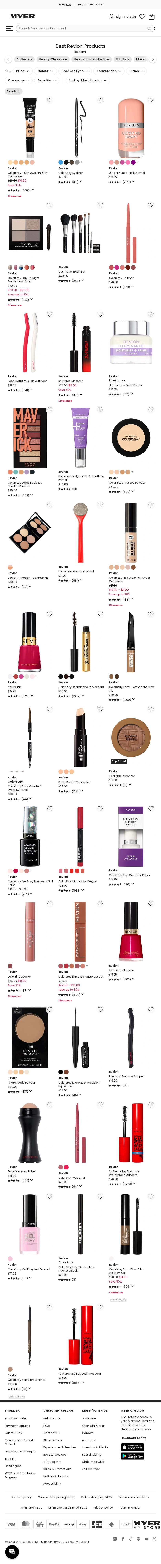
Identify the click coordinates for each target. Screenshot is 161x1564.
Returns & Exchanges (20, 1451)
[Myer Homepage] (22, 19)
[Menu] (9, 28)
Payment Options (17, 1426)
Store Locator (53, 1440)
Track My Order (16, 1418)
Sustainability (91, 1455)
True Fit (10, 1459)
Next (152, 59)
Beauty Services (54, 1455)
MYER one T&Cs (31, 1508)
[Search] (150, 28)
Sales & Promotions (57, 1469)
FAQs (47, 1426)
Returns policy (22, 1497)
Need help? (12, 1552)
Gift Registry (52, 1462)
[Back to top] (150, 1554)
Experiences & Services (60, 1447)
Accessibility (52, 1483)
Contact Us (51, 1433)
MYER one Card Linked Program (20, 1475)
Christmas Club (93, 1462)
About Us (88, 1440)
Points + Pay (13, 1433)
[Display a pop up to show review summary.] (33, 190)
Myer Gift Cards (93, 1426)
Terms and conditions (133, 1497)
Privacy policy (103, 1508)
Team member (130, 1508)
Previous (8, 59)
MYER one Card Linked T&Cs (67, 1508)
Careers (87, 1433)
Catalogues (13, 1466)
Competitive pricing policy (56, 1497)
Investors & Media (95, 1447)
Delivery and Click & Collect (19, 1442)
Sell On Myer (91, 1469)
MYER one (89, 1418)
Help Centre (52, 1418)
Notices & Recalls (55, 1476)
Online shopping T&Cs (96, 1497)
